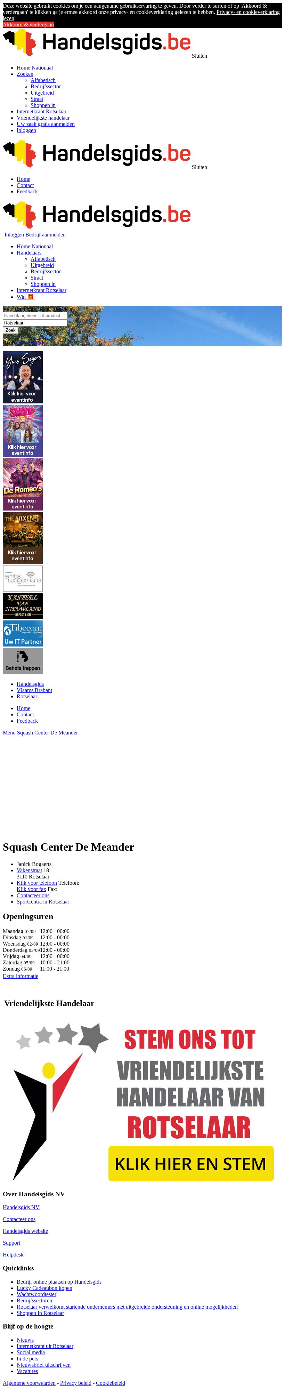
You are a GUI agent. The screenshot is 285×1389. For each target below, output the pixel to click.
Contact (25, 185)
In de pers (27, 1359)
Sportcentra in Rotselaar (43, 902)
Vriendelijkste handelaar (43, 118)
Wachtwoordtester (36, 1294)
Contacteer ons (33, 895)
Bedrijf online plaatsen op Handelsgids (59, 1282)
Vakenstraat (29, 870)
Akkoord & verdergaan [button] (28, 24)
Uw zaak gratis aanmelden (46, 124)
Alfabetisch (43, 80)
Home (23, 179)
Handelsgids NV (21, 1207)
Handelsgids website (25, 1231)
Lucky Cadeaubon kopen (44, 1288)
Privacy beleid (75, 1383)
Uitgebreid (42, 93)
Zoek (11, 330)
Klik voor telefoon (37, 883)
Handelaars (29, 253)
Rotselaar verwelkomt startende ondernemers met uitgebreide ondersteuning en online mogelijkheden (127, 1307)
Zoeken (25, 74)
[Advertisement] (142, 784)
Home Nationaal (35, 68)
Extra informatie (20, 976)
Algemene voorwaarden (29, 1383)
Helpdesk (13, 1255)
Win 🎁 (25, 297)
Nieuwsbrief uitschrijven (44, 1365)
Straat (37, 99)
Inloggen (26, 130)
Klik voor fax (31, 889)
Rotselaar (27, 696)
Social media (31, 1352)
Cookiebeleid (110, 1383)
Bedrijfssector (46, 86)
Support (11, 1243)
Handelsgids (31, 342)
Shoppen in (43, 105)
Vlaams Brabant (34, 690)
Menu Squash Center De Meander (40, 733)
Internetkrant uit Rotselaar (45, 1346)
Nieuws (25, 1340)
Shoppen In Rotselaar (40, 1313)
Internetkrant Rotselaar (41, 111)
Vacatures (27, 1371)
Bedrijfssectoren (34, 1300)
